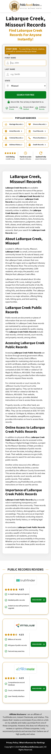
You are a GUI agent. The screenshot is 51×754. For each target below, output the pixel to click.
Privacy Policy (12, 742)
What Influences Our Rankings (32, 742)
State (7, 80)
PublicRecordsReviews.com (31, 747)
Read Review (37, 600)
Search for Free (25, 94)
